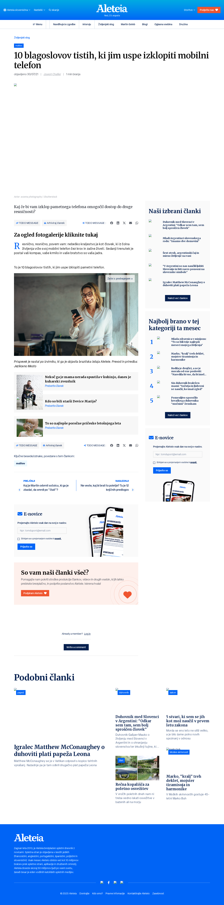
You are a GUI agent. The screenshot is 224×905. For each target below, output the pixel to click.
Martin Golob (128, 24)
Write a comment (76, 647)
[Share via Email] (130, 223)
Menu (39, 24)
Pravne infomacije (115, 893)
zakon (173, 692)
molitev (20, 463)
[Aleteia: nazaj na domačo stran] (112, 8)
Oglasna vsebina (163, 24)
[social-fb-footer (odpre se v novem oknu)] (108, 882)
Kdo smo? (97, 893)
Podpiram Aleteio (33, 593)
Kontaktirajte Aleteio (139, 893)
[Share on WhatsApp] (136, 223)
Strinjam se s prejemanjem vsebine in (41, 538)
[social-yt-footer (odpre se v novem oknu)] (102, 882)
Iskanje (55, 10)
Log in (87, 633)
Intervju (87, 24)
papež (21, 692)
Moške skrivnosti (179, 752)
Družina (183, 24)
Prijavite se (26, 546)
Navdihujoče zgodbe (64, 24)
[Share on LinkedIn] (118, 223)
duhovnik (124, 692)
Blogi (145, 24)
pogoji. (58, 538)
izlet (121, 760)
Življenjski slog (106, 24)
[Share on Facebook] (111, 223)
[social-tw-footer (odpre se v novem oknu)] (115, 882)
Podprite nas (207, 10)
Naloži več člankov (178, 298)
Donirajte (84, 893)
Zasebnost (158, 893)
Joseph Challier (52, 74)
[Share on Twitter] (124, 223)
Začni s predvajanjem (119, 278)
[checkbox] (19, 539)
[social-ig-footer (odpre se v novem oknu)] (122, 882)
